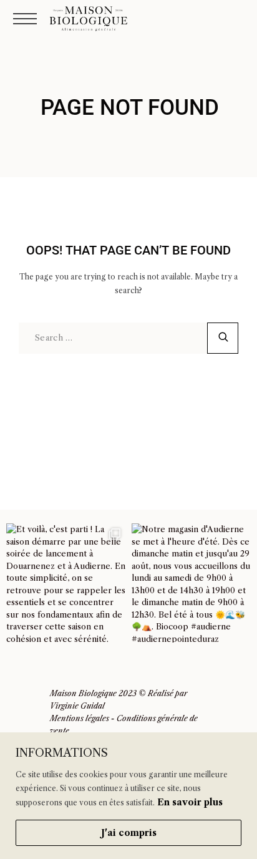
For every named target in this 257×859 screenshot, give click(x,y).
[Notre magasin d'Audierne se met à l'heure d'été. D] (191, 583)
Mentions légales (79, 718)
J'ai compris (129, 832)
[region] (128, 795)
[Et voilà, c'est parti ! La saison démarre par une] (65, 583)
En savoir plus (190, 802)
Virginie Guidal (77, 706)
